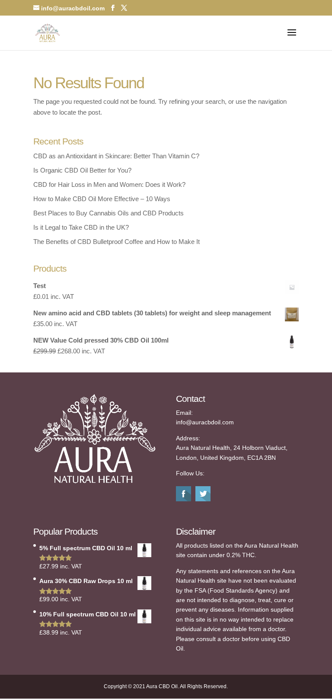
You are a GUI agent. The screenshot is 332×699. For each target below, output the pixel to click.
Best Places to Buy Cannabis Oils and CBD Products (108, 213)
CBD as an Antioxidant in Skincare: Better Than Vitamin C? (116, 156)
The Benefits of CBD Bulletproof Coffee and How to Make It (116, 241)
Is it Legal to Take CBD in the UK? (81, 227)
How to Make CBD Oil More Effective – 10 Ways (101, 198)
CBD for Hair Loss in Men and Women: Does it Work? (109, 184)
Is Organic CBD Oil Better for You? (82, 170)
